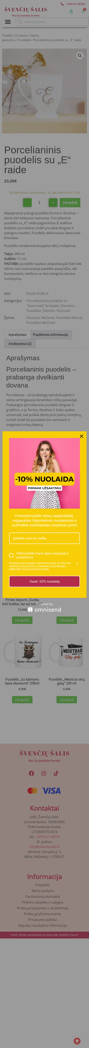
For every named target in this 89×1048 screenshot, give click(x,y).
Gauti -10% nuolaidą (45, 581)
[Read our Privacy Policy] (77, 563)
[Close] (82, 436)
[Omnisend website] (44, 607)
